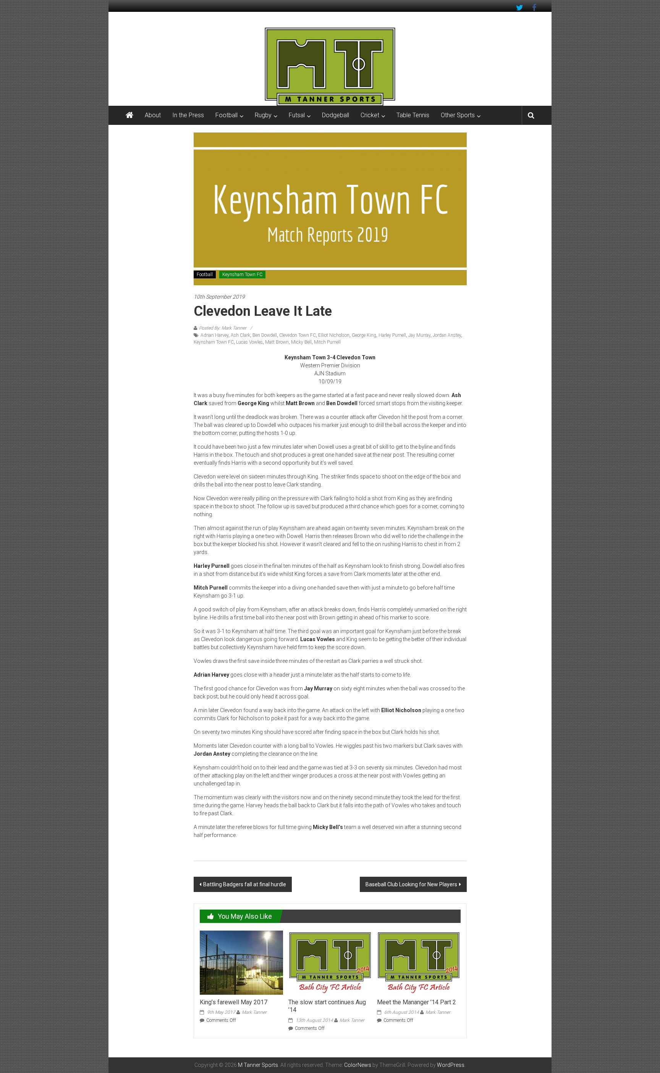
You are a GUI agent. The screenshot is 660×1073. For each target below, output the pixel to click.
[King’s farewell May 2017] (241, 962)
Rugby (263, 115)
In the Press (188, 115)
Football (226, 115)
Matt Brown (277, 342)
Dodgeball (335, 115)
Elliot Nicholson (333, 335)
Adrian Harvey (214, 335)
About (153, 115)
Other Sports (458, 115)
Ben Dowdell (264, 335)
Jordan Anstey (447, 335)
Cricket (370, 115)
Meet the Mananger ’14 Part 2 (416, 1002)
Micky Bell (301, 342)
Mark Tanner (254, 1012)
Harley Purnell (392, 335)
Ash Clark (240, 335)
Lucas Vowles (249, 342)
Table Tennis (412, 115)
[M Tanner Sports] (330, 66)
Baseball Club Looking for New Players (411, 884)
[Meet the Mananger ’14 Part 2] (418, 962)
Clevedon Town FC (297, 335)
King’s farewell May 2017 (233, 1002)
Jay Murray (419, 335)
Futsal (297, 115)
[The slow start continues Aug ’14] (330, 962)
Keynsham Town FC (242, 274)
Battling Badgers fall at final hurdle (244, 884)
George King (364, 335)
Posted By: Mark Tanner (222, 328)
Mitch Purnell (327, 342)
